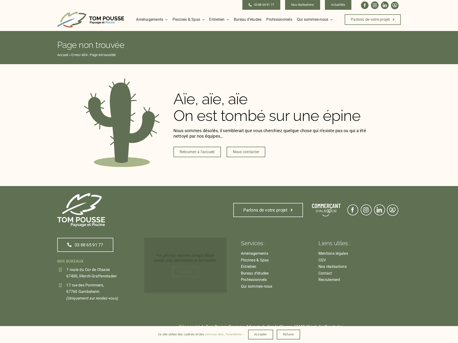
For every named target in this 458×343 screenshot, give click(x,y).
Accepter (260, 334)
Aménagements (254, 253)
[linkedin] (385, 5)
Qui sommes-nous (256, 286)
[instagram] (375, 5)
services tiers (214, 334)
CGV (322, 260)
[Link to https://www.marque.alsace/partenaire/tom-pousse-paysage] (395, 5)
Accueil (62, 55)
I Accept (186, 272)
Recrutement (329, 279)
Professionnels (254, 279)
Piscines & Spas (255, 260)
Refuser (288, 334)
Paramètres (234, 334)
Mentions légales (333, 253)
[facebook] (365, 5)
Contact (325, 273)
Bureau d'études (255, 273)
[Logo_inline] (90, 13)
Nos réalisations (332, 266)
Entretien (248, 266)
